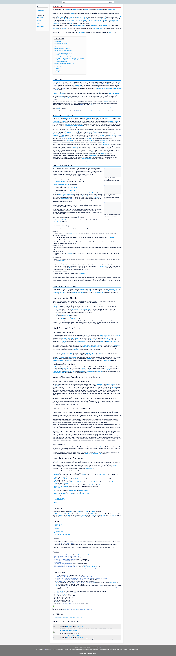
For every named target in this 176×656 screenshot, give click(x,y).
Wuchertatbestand (113, 135)
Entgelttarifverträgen (103, 140)
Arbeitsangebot (68, 337)
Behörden (72, 27)
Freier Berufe (81, 32)
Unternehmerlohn (56, 23)
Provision (71, 267)
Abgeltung (93, 511)
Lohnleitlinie (56, 528)
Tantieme (56, 492)
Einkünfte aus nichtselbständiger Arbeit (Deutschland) (109, 88)
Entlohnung (65, 575)
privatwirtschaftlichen (79, 25)
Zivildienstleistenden (83, 490)
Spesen (56, 502)
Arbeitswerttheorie (111, 384)
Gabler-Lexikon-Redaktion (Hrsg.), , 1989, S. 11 (75, 576)
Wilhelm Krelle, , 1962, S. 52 (67, 593)
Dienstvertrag (96, 83)
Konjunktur (92, 354)
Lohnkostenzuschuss (81, 17)
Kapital (63, 594)
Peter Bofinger (60, 591)
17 (81, 516)
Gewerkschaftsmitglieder (93, 132)
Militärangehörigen (72, 490)
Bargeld (66, 18)
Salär (87, 511)
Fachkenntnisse (99, 119)
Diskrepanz (98, 149)
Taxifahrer (82, 273)
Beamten (83, 474)
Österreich (78, 511)
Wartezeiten (94, 317)
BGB (108, 83)
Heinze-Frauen (57, 527)
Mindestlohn (106, 118)
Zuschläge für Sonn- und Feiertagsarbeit (97, 20)
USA (76, 515)
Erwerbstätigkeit (116, 345)
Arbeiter (96, 16)
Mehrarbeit (110, 20)
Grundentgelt (64, 28)
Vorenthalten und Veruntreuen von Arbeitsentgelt (94, 111)
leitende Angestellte (73, 233)
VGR (69, 184)
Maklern (62, 477)
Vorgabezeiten (59, 314)
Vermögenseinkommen (111, 341)
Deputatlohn (60, 17)
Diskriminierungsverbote (74, 146)
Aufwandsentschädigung (59, 498)
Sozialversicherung (85, 348)
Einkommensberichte (86, 158)
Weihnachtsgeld (113, 289)
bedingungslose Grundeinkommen (96, 446)
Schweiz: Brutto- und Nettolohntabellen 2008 (64, 559)
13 (114, 412)
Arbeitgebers (76, 9)
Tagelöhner (115, 465)
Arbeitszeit (60, 96)
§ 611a (54, 85)
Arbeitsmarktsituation (73, 119)
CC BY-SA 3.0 (80, 626)
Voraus (71, 86)
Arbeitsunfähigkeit (66, 161)
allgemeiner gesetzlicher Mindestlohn (74, 125)
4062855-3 (69, 609)
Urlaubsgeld (55, 290)
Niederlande (84, 515)
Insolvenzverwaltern (79, 493)
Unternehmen (93, 25)
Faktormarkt (57, 337)
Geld (75, 16)
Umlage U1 (64, 200)
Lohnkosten (71, 17)
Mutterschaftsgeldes (86, 195)
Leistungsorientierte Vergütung (61, 486)
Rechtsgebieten (99, 92)
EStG (57, 89)
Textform (59, 108)
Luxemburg (67, 513)
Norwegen (103, 515)
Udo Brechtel (69, 626)
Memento (97, 582)
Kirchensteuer (61, 182)
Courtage (56, 477)
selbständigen (73, 489)
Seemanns (65, 483)
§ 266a (74, 111)
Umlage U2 (62, 195)
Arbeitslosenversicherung (72, 189)
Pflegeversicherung (71, 190)
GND (65, 609)
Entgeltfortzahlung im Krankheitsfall (86, 95)
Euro (85, 107)
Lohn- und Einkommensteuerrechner (62, 563)
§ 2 (80, 96)
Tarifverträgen (69, 132)
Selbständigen (114, 21)
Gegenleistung (68, 9)
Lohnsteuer (58, 180)
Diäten (55, 478)
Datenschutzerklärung (91, 653)
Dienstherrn (64, 27)
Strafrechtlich (102, 135)
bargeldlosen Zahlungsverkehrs (88, 18)
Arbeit (88, 12)
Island (69, 515)
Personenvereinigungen (105, 25)
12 (58, 394)
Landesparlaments (79, 478)
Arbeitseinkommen (66, 338)
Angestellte (106, 16)
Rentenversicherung (71, 186)
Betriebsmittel (66, 317)
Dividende (64, 293)
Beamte (110, 27)
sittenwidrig (55, 135)
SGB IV (91, 104)
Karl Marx (99, 384)
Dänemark (94, 515)
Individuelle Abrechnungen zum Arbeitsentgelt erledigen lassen (68, 617)
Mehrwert (75, 402)
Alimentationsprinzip (100, 474)
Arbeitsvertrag (87, 9)
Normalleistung (62, 320)
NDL (85, 609)
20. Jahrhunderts (89, 468)
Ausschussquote (66, 315)
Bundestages (67, 478)
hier (45, 649)
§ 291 (119, 135)
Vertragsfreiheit (67, 118)
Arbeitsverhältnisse (70, 140)
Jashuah (68, 632)
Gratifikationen (68, 20)
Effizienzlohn (67, 124)
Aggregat (64, 341)
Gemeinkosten (65, 368)
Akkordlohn (79, 20)
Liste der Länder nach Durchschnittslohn (63, 534)
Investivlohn (57, 525)
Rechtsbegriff (57, 82)
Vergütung (56, 493)
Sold (55, 490)
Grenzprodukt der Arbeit (69, 371)
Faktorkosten (116, 337)
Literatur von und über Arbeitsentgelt (62, 555)
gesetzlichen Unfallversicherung (65, 194)
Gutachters (89, 484)
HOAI (112, 481)
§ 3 (74, 86)
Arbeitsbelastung (56, 121)
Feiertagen (112, 237)
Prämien (74, 20)
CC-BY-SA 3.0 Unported (95, 647)
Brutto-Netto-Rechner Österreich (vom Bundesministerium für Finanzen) (70, 565)
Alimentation (96, 30)
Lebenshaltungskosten (58, 360)
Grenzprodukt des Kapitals (58, 372)
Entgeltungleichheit (61, 581)
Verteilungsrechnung (57, 342)
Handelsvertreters (81, 489)
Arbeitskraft (114, 387)
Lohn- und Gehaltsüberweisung (104, 18)
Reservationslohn (73, 357)
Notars (72, 481)
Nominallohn (69, 360)
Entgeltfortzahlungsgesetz (58, 93)
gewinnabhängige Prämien (78, 292)
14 (108, 421)
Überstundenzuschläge (67, 353)
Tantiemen (85, 20)
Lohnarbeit (56, 385)
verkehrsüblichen (89, 138)
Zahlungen (84, 16)
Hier (50, 649)
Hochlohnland (109, 339)
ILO (55, 560)
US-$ (91, 513)
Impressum (82, 653)
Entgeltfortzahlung (89, 161)
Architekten (96, 481)
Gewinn (70, 23)
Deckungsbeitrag (103, 266)
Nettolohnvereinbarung (59, 530)
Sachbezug (118, 16)
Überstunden (116, 20)
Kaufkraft (89, 358)
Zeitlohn (56, 305)
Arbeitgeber (57, 192)
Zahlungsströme (87, 345)
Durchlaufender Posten (59, 499)
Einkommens (59, 369)
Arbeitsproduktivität (57, 371)
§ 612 (63, 138)
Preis (86, 335)
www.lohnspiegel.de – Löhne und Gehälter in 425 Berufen (67, 556)
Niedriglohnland (93, 339)
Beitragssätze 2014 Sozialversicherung (66, 590)
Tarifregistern (93, 155)
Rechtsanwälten (64, 493)
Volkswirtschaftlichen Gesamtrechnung (64, 220)
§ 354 (78, 217)
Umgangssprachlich (57, 461)
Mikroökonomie (62, 357)
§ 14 (81, 104)
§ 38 (67, 585)
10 (86, 372)
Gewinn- (102, 341)
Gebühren (56, 481)
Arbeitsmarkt (103, 153)
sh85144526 (80, 609)
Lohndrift (100, 353)
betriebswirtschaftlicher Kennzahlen (88, 369)
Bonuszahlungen (76, 21)
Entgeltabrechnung (106, 107)
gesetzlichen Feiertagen (114, 93)
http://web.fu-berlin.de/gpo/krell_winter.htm (65, 543)
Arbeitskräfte (99, 371)
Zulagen (56, 21)
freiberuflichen (91, 481)
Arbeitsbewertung (56, 122)
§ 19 (54, 89)
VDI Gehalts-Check (58, 562)
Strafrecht (56, 111)
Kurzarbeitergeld (90, 353)
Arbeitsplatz (64, 121)
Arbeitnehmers (88, 118)
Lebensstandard (107, 360)
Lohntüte (70, 18)
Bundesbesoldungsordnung (60, 476)
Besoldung (105, 27)
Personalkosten (108, 337)
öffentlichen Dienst (98, 28)
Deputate (92, 290)
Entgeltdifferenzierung (113, 121)
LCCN (75, 609)
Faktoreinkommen (75, 338)
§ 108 (116, 107)
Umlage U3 (96, 197)
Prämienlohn (57, 309)
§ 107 (66, 107)
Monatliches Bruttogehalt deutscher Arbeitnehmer (65, 566)
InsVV (88, 493)
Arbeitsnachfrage (77, 337)
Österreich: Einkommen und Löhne (62, 557)
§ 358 (69, 198)
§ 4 (53, 99)
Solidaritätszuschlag (60, 181)
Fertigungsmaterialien (71, 318)
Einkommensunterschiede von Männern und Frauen (82, 582)
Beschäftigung (105, 101)
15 (93, 428)
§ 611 (101, 83)
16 (117, 439)
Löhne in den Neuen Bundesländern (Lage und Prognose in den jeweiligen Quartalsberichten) (75, 568)
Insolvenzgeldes (64, 198)
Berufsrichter (55, 28)
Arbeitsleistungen (111, 9)
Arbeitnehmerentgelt (92, 204)
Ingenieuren (104, 481)
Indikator (97, 354)
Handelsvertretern (67, 265)
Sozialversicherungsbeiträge (60, 184)
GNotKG (79, 481)
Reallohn (56, 358)
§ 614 (63, 88)
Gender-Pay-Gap (75, 147)
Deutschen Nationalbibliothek (84, 555)
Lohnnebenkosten (81, 204)
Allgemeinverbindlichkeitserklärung (60, 134)
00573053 (89, 609)
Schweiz (72, 13)
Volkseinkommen (68, 342)
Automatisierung (74, 309)
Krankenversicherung (72, 187)
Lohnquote (81, 371)
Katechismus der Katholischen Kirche (93, 453)
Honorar (110, 32)
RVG (72, 493)
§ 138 (61, 135)
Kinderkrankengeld (58, 531)
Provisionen (82, 289)
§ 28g (84, 587)
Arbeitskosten (106, 338)
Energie (62, 318)
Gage (55, 480)
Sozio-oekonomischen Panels (90, 566)
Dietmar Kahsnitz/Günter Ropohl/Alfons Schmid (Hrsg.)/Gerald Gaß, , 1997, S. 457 (81, 578)
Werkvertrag (61, 260)
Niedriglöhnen (79, 131)
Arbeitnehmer (99, 9)
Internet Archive (112, 582)
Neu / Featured (40, 12)
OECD (55, 513)
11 (96, 384)
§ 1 (73, 197)
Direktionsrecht (113, 397)
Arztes (93, 484)
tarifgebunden (104, 142)
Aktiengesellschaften (98, 292)
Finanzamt (64, 178)
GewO (73, 107)
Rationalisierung (90, 371)
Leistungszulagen (65, 21)
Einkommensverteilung (59, 532)
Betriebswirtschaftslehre (60, 366)
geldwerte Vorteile (84, 290)
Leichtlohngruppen (106, 144)
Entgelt (79, 12)
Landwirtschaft (71, 467)
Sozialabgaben (92, 192)
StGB (78, 111)
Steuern (69, 178)
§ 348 (117, 587)
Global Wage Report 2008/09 (62, 560)
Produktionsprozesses (86, 309)
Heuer (55, 483)
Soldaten (114, 27)
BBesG (80, 86)
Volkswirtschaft (97, 345)
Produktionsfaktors (103, 335)
